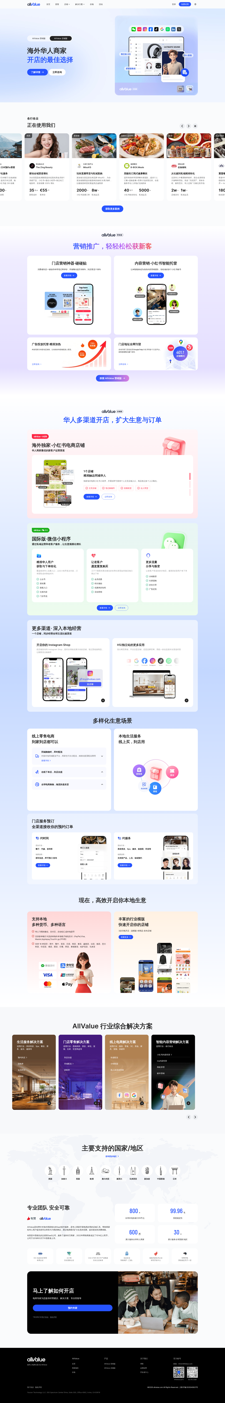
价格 (92, 4)
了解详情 (35, 72)
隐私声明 (53, 1317)
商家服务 (75, 1368)
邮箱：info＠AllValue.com (182, 1364)
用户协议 (45, 1317)
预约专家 (72, 1308)
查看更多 (124, 937)
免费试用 (185, 4)
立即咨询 (57, 72)
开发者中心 (144, 1372)
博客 (142, 1364)
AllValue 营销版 (109, 1364)
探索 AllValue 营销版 (111, 378)
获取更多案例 (112, 208)
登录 (174, 4)
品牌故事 (143, 1368)
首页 (48, 4)
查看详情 (67, 275)
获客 (57, 4)
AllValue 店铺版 (109, 1368)
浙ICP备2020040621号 (189, 1387)
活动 (101, 4)
